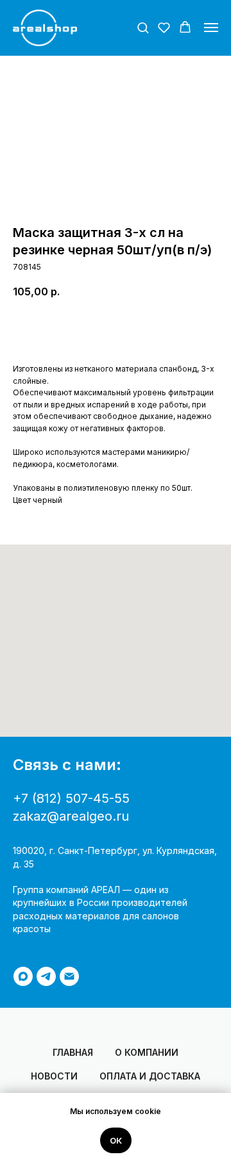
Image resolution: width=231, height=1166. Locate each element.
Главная (73, 1052)
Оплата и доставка (149, 1076)
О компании (146, 1052)
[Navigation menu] (211, 27)
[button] (143, 27)
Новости (54, 1076)
